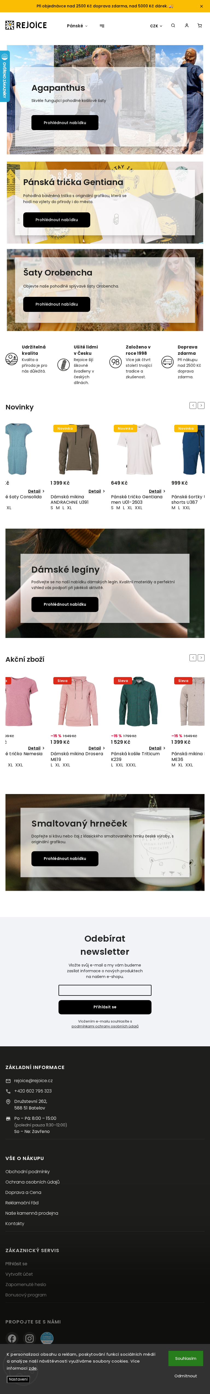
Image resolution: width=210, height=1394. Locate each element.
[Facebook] (12, 1338)
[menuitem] (75, 26)
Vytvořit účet (19, 1274)
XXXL (70, 765)
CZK (154, 26)
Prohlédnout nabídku (65, 122)
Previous (193, 405)
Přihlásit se (105, 1007)
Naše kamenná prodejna (31, 1213)
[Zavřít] (196, 1291)
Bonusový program (25, 1295)
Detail (34, 491)
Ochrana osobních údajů (32, 1182)
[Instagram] (29, 1338)
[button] (17, 100)
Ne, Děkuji (161, 1380)
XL (9, 508)
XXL (78, 508)
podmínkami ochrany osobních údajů (105, 1026)
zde (33, 1368)
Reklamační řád (22, 1203)
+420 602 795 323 (33, 1091)
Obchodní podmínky (27, 1171)
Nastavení (18, 1379)
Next (202, 405)
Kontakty (14, 1223)
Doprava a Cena (23, 1192)
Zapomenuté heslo (25, 1284)
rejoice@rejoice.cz (33, 1080)
